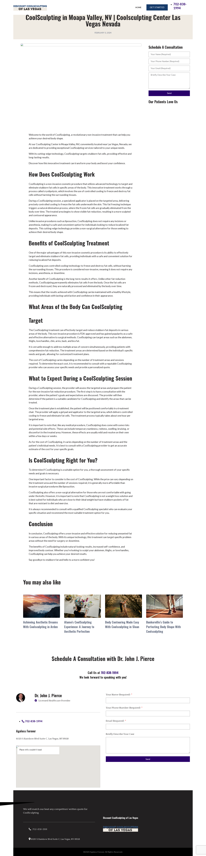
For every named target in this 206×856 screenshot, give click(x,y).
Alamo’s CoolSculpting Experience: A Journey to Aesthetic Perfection (79, 627)
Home (138, 7)
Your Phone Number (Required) (123, 708)
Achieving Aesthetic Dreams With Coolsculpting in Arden (40, 624)
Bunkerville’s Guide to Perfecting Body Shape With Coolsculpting (163, 627)
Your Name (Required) (118, 694)
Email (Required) (115, 721)
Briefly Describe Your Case (120, 734)
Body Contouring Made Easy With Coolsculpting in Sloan (122, 624)
